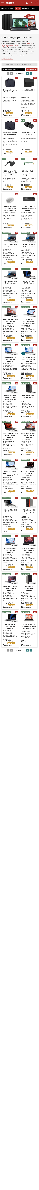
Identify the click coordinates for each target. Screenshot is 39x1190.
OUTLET (18, 8)
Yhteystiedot (34, 8)
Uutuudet (11, 8)
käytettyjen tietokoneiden (11, 46)
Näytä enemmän (7, 59)
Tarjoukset (4, 8)
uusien (29, 44)
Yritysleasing (25, 8)
